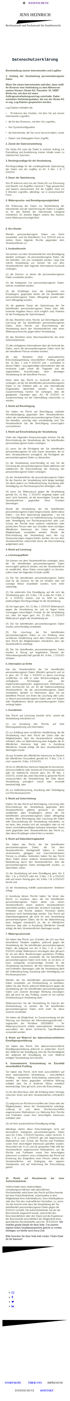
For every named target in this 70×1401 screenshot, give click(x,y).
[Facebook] (12, 1297)
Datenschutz (38, 3)
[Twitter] (13, 1301)
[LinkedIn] (13, 1306)
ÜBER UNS (35, 1382)
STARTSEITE (13, 1382)
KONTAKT (47, 1390)
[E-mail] (13, 1292)
